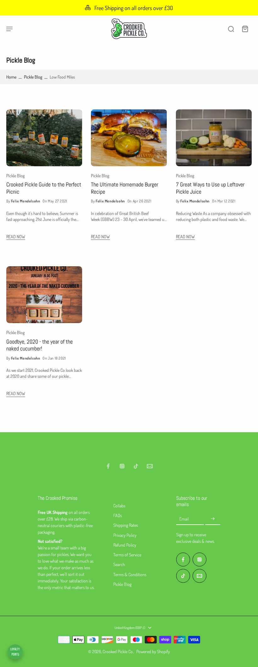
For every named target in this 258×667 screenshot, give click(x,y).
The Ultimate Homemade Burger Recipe (124, 188)
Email (184, 518)
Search (119, 564)
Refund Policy (124, 545)
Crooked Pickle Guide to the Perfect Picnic (43, 188)
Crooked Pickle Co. (118, 651)
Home (11, 77)
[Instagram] (122, 466)
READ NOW (15, 236)
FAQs (117, 515)
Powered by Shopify (153, 651)
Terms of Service (127, 554)
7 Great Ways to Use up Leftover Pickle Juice (210, 188)
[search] (231, 28)
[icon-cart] (245, 28)
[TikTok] (136, 466)
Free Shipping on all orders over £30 (133, 7)
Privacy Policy (125, 535)
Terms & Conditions (129, 574)
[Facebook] (108, 466)
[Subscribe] (212, 519)
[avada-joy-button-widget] (15, 651)
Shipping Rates (125, 525)
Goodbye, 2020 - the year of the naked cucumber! (39, 345)
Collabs (119, 505)
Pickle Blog (33, 77)
